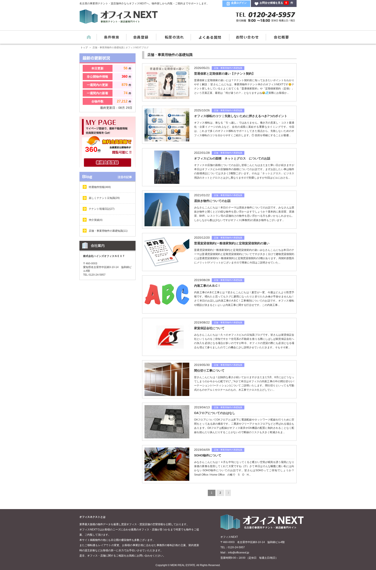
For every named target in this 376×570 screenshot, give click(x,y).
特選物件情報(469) (100, 187)
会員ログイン (239, 2)
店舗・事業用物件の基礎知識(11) (108, 230)
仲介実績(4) (95, 219)
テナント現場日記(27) (101, 208)
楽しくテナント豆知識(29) (104, 198)
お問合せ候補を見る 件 (276, 2)
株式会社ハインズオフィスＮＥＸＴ (104, 256)
